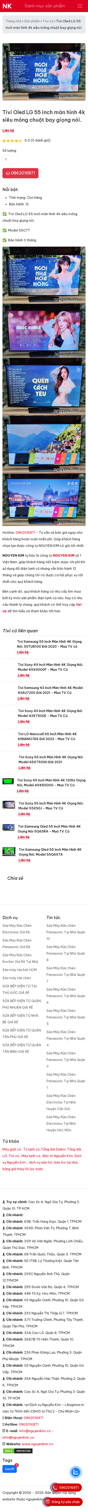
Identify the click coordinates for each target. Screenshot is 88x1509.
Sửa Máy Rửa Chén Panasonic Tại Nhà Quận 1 (65, 1081)
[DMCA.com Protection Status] (17, 1450)
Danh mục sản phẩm (45, 5)
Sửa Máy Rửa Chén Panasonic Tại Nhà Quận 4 (65, 1038)
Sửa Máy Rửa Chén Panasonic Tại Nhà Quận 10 (65, 932)
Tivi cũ (48, 21)
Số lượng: (9, 150)
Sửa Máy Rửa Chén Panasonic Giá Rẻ (17, 943)
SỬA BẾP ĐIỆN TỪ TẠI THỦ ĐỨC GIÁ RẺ (19, 989)
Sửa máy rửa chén (16, 978)
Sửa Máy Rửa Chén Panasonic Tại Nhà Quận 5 (65, 1017)
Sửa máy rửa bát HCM (19, 970)
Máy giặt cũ (11, 1149)
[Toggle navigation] (80, 6)
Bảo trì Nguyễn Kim (58, 1156)
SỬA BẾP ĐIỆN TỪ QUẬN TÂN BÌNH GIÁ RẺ (21, 1048)
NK (7, 6)
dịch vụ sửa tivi (40, 1162)
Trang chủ (13, 21)
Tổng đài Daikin (53, 1149)
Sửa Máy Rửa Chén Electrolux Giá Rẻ (17, 929)
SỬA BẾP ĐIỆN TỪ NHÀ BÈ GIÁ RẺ (20, 1018)
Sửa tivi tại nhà (65, 1162)
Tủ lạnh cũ (31, 1149)
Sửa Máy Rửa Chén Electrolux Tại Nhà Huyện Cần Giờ (61, 1102)
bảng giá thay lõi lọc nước (22, 1169)
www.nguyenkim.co (37, 1444)
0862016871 (22, 172)
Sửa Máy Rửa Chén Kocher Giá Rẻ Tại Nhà (20, 958)
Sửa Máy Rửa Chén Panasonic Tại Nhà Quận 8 (65, 953)
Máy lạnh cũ (30, 1156)
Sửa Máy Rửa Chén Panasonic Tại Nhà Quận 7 (65, 974)
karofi (11, 1468)
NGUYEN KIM (63, 555)
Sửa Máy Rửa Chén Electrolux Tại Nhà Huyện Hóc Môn (61, 1123)
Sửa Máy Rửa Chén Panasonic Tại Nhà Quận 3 (65, 1059)
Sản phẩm (32, 21)
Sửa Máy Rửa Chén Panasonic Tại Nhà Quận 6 (65, 996)
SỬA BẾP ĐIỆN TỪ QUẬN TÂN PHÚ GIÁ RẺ (21, 1033)
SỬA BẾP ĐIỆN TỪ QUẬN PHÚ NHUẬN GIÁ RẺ (21, 1004)
